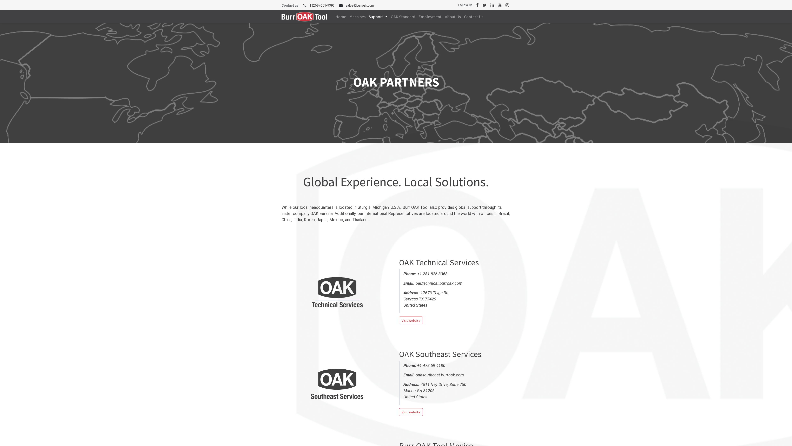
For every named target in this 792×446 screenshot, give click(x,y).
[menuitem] (341, 16)
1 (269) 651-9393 (322, 5)
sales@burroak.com (359, 5)
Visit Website (411, 320)
